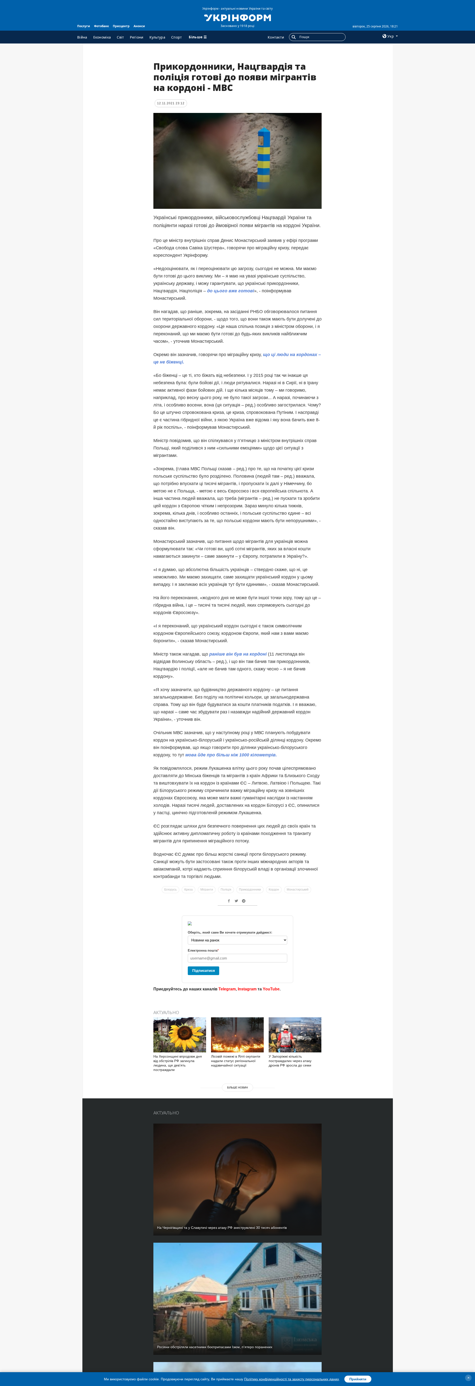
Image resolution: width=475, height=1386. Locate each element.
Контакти (276, 37)
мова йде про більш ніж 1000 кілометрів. (231, 754)
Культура (157, 37)
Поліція (226, 889)
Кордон (274, 889)
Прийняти (357, 1379)
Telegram (227, 989)
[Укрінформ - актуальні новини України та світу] (237, 17)
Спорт (176, 37)
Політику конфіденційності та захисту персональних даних (291, 1379)
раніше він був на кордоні (237, 654)
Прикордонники (250, 889)
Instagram (247, 989)
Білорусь (170, 889)
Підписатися (203, 970)
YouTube (271, 989)
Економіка (102, 37)
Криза (188, 889)
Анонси (139, 26)
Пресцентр (121, 26)
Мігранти (206, 889)
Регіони (136, 37)
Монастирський (298, 889)
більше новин (237, 1087)
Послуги (83, 26)
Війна (82, 37)
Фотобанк (101, 26)
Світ (120, 37)
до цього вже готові (230, 290)
